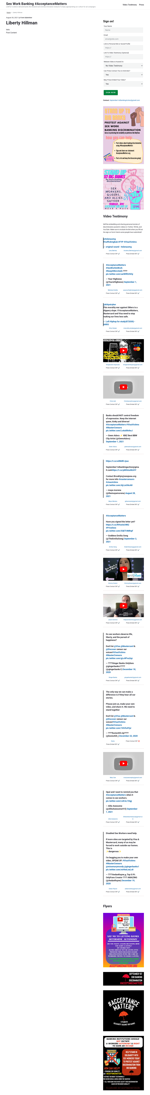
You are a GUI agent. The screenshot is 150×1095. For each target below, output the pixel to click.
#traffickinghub (110, 242)
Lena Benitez (113, 250)
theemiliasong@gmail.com (132, 547)
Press (141, 5)
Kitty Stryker (113, 328)
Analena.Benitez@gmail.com (133, 250)
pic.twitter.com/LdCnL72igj (119, 801)
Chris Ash (113, 401)
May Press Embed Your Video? (115, 80)
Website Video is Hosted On (114, 62)
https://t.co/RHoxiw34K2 (117, 525)
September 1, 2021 (115, 441)
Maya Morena (113, 501)
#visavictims (112, 482)
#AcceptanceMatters (116, 265)
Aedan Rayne (113, 889)
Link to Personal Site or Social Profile (117, 44)
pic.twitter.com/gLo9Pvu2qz (119, 658)
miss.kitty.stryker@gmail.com (133, 328)
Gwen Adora (113, 446)
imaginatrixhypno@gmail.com (132, 365)
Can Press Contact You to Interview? (117, 71)
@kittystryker (109, 304)
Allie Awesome (113, 819)
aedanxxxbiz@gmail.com (133, 889)
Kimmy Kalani (112, 583)
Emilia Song (113, 547)
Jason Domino (113, 620)
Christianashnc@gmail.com (133, 401)
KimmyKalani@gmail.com (132, 583)
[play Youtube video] (123, 350)
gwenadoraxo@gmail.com (132, 446)
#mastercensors (126, 479)
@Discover (111, 649)
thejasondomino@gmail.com (133, 620)
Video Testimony (130, 5)
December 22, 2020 (128, 736)
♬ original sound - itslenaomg (117, 247)
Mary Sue (113, 777)
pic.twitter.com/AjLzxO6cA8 (119, 485)
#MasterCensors (114, 427)
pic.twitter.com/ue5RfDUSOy (119, 274)
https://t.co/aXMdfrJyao (117, 461)
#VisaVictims (130, 242)
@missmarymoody (115, 866)
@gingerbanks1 (131, 866)
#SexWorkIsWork (114, 268)
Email (106, 35)
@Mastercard (127, 646)
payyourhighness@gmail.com (132, 290)
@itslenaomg (109, 239)
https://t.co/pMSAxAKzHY (124, 470)
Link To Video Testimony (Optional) (116, 53)
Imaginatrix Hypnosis (113, 365)
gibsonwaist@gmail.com (133, 501)
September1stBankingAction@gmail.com (125, 100)
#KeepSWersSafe (114, 271)
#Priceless (111, 528)
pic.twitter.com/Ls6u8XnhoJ (119, 430)
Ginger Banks (113, 677)
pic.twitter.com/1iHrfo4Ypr (118, 728)
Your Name (108, 26)
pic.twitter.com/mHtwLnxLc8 (119, 869)
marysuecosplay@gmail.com (133, 777)
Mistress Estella (113, 290)
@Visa (117, 646)
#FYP (120, 242)
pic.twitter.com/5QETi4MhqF (119, 531)
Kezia (113, 741)
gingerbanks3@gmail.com (132, 677)
